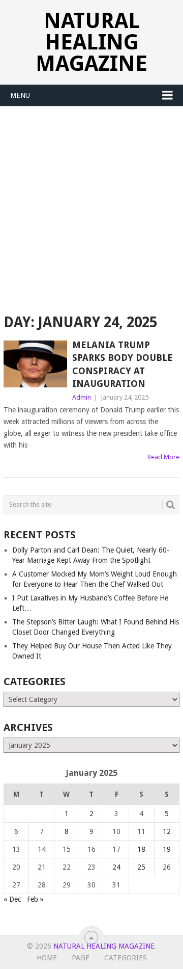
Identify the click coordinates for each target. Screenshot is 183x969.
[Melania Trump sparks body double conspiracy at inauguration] (35, 364)
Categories (125, 958)
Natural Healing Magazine (91, 42)
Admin (81, 397)
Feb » (35, 899)
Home (47, 958)
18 (141, 849)
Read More (163, 457)
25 (141, 867)
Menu (20, 95)
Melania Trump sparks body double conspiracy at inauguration (122, 364)
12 (167, 831)
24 (116, 867)
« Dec (12, 899)
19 (167, 849)
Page (80, 958)
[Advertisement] (91, 203)
